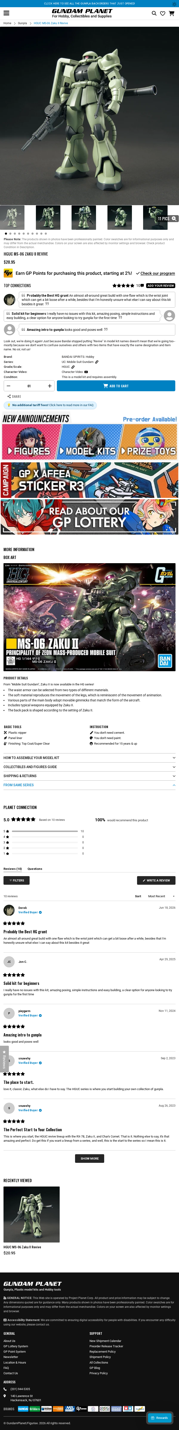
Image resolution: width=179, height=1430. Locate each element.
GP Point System (14, 1351)
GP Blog (95, 1368)
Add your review (161, 285)
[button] (172, 13)
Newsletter (10, 1357)
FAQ (6, 1368)
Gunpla (22, 23)
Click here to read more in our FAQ (71, 405)
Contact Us (10, 1373)
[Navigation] (6, 13)
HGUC (66, 366)
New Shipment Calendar (105, 1341)
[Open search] (154, 13)
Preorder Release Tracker (106, 1346)
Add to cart (119, 385)
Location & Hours (14, 1362)
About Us (9, 1341)
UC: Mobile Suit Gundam (77, 362)
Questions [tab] (35, 869)
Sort (138, 896)
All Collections (99, 1362)
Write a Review (159, 881)
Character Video (72, 372)
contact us (42, 1324)
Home (7, 23)
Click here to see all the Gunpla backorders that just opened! (89, 3)
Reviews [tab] (12, 869)
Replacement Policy (103, 1351)
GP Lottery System (15, 1346)
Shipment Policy (100, 1357)
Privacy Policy (99, 1373)
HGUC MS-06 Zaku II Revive (22, 1247)
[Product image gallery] (89, 116)
